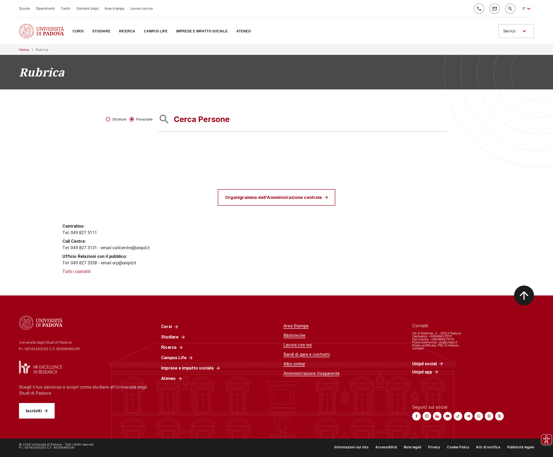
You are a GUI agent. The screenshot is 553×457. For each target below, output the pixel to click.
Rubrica (41, 72)
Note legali (412, 447)
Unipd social (424, 363)
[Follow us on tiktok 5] (458, 416)
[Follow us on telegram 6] (468, 416)
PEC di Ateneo (448, 345)
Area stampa (114, 8)
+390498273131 (442, 339)
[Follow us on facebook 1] (416, 416)
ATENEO (243, 31)
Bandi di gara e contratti (306, 354)
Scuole (24, 8)
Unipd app (422, 371)
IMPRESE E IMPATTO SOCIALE (202, 31)
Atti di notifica (488, 447)
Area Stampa (295, 325)
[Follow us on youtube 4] (447, 416)
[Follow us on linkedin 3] (437, 416)
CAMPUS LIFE (156, 31)
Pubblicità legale (520, 447)
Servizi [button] (509, 31)
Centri (65, 8)
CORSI (78, 31)
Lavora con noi (141, 8)
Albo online (294, 364)
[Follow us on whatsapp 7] (478, 416)
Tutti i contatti (76, 271)
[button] (516, 31)
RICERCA (127, 31)
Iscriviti (34, 410)
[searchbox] (302, 119)
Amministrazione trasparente (311, 373)
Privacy (434, 447)
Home (24, 50)
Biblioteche (294, 335)
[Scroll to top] (524, 295)
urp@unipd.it (448, 342)
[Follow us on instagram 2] (427, 416)
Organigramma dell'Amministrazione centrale (273, 197)
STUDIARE (101, 31)
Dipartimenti (45, 8)
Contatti (418, 348)
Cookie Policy (458, 447)
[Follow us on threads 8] (489, 416)
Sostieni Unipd (87, 8)
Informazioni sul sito (351, 447)
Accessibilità (386, 447)
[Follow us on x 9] (499, 416)
